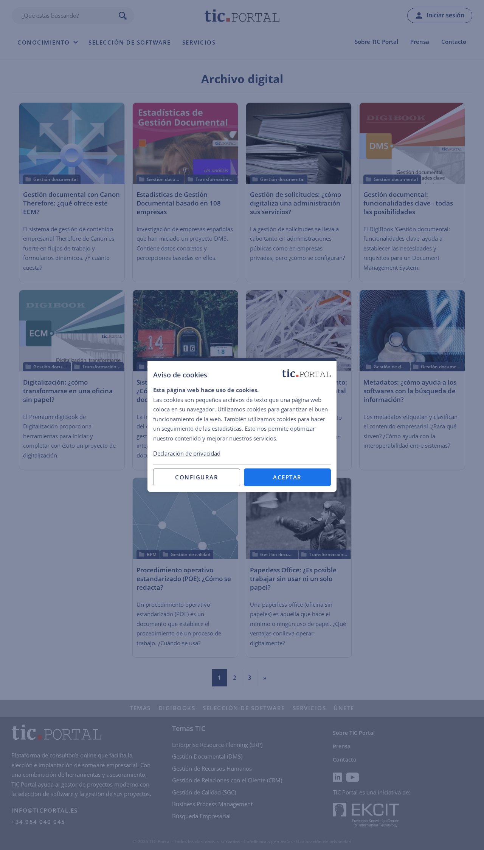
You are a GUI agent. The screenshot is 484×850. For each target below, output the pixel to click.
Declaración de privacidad (186, 453)
